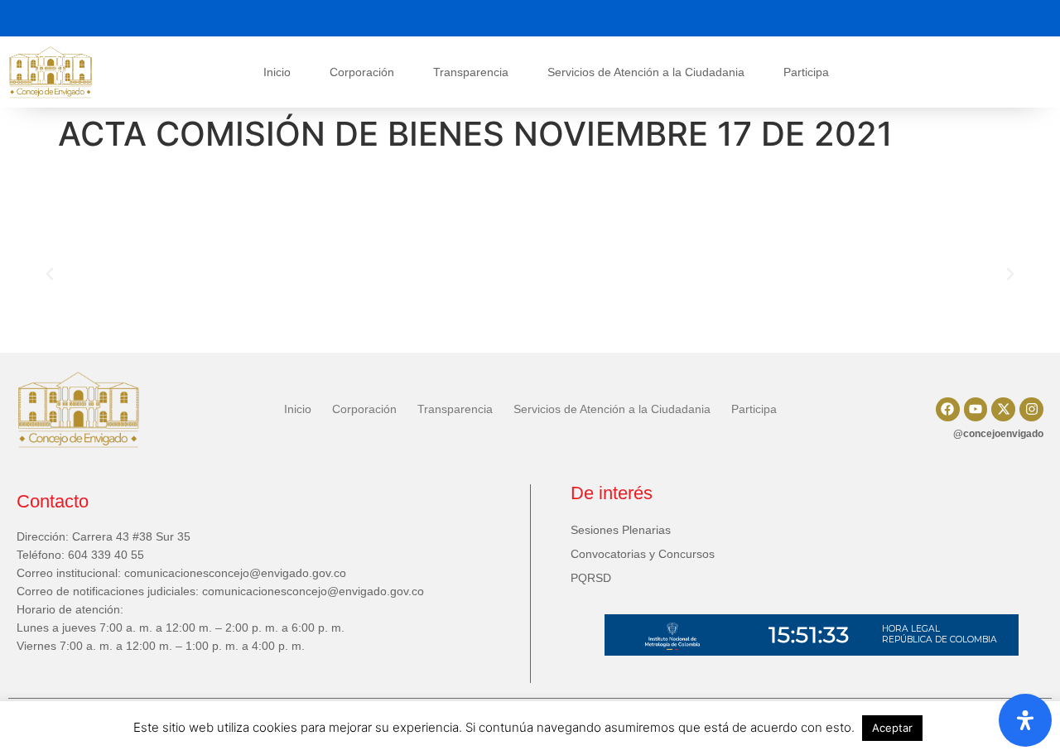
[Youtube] (976, 409)
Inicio (277, 72)
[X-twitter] (1003, 409)
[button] (49, 274)
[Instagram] (1031, 409)
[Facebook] (948, 409)
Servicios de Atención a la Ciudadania (645, 72)
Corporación (362, 72)
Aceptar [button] (892, 727)
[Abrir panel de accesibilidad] (1025, 720)
